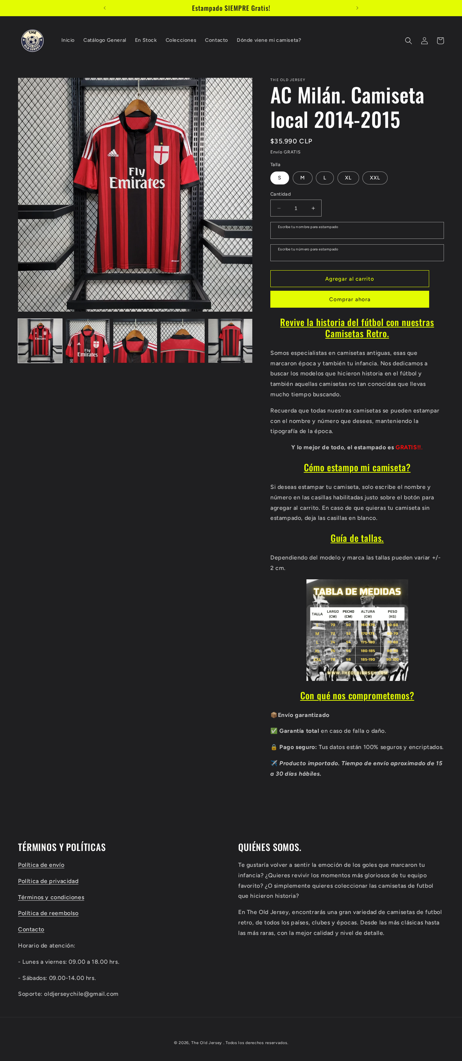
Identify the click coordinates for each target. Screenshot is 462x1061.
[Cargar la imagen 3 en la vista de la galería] (135, 341)
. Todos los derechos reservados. (255, 1042)
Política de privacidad (48, 880)
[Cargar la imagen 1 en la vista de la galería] (40, 341)
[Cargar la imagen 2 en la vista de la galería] (88, 341)
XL (348, 178)
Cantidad (280, 194)
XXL (375, 178)
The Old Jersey (206, 1042)
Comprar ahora (350, 299)
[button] (409, 41)
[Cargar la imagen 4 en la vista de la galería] (183, 341)
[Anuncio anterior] (105, 8)
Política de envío (41, 864)
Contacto (31, 929)
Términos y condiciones (51, 896)
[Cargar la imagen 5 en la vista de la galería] (230, 341)
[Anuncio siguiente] (357, 8)
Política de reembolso (48, 913)
